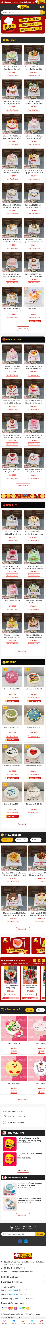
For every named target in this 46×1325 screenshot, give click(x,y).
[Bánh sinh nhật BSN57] (34, 715)
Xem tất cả (22, 328)
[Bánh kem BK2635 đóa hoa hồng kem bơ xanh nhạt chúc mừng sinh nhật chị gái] (12, 55)
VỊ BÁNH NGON (13, 835)
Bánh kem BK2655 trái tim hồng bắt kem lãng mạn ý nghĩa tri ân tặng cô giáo (34, 437)
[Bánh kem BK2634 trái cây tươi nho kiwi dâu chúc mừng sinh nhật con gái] (34, 55)
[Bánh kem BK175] (34, 297)
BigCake (21, 1314)
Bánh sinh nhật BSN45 (34, 766)
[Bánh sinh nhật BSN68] (12, 677)
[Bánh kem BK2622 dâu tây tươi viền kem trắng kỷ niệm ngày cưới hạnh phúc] (34, 262)
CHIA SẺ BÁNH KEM (16, 1177)
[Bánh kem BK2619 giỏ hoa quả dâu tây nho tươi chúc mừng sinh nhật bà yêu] (34, 520)
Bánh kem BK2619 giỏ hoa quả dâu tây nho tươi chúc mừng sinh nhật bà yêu (34, 534)
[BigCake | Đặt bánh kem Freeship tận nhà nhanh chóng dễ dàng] (23, 7)
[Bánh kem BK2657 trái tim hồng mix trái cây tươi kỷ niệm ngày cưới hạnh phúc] (34, 389)
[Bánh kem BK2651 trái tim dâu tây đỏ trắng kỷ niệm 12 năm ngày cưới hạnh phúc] (12, 389)
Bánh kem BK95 (13, 1083)
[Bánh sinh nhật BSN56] (12, 754)
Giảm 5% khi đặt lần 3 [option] (25, 964)
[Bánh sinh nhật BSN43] (34, 792)
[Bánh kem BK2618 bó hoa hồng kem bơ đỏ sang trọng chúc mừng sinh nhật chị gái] (12, 554)
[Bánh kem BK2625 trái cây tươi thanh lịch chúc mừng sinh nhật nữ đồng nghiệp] (12, 228)
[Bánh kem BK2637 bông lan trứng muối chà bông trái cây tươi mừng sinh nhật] (14, 858)
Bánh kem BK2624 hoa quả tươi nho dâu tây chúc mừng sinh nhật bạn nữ (34, 242)
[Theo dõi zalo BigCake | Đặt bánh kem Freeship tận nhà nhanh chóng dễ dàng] (26, 1241)
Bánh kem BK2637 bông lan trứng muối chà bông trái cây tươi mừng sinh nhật (14, 875)
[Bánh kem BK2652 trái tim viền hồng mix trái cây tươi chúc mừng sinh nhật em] (34, 354)
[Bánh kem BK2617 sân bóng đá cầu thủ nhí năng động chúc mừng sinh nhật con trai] (34, 554)
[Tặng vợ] (15, 945)
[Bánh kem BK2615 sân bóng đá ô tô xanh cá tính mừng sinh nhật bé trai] (34, 589)
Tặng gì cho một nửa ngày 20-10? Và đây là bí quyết (29, 1184)
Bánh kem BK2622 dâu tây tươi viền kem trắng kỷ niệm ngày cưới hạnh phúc (34, 276)
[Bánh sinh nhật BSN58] (12, 715)
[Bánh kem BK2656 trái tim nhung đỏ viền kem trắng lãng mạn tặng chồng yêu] (12, 423)
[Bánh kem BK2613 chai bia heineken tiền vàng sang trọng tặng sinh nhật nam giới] (34, 623)
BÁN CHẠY (11, 505)
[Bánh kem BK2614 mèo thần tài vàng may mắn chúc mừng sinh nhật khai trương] (12, 623)
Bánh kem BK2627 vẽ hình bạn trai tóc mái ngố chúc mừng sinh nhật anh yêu (12, 207)
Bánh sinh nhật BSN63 (34, 689)
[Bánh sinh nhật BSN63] (34, 677)
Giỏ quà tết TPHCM (15, 1317)
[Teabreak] (23, 496)
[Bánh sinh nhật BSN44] (12, 792)
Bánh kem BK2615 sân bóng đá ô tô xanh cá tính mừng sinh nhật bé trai (34, 603)
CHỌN (15, 1052)
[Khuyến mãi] (23, 2)
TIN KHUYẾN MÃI (15, 1133)
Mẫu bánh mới (13, 339)
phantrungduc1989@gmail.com (21, 1271)
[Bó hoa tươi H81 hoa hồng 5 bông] (10, 975)
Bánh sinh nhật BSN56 (12, 766)
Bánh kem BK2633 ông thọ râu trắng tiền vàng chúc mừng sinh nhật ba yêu (12, 103)
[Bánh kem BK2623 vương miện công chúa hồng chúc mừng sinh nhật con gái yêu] (12, 262)
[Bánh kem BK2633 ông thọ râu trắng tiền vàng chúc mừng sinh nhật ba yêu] (12, 89)
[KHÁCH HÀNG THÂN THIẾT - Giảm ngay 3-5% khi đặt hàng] (10, 1144)
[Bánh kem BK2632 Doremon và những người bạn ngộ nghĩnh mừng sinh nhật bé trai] (34, 89)
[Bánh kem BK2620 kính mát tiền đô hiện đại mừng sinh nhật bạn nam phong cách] (12, 520)
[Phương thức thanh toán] (15, 1308)
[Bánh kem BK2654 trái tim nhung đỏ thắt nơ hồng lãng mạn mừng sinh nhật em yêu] (12, 458)
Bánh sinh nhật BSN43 (34, 804)
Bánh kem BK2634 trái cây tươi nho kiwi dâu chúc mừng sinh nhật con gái (34, 69)
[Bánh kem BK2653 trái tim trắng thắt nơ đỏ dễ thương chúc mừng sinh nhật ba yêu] (34, 458)
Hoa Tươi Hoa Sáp (10, 960)
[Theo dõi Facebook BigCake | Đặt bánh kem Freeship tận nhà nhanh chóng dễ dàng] (20, 1241)
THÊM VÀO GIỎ (13, 75)
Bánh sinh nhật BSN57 (34, 727)
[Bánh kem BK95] (14, 1068)
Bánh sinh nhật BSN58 (12, 727)
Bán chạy (11, 40)
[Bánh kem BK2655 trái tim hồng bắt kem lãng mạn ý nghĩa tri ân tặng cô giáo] (34, 423)
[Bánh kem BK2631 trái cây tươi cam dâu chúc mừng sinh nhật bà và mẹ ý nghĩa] (12, 124)
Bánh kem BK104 (14, 1043)
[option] (23, 25)
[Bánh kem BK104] (14, 1028)
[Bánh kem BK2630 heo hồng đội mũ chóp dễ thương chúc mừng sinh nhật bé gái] (34, 124)
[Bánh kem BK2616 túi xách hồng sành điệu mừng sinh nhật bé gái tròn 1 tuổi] (12, 589)
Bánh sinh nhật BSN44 (12, 804)
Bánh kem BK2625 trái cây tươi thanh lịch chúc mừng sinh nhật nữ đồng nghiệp (12, 242)
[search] (42, 12)
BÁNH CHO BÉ (12, 1009)
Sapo (38, 1314)
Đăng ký (40, 1234)
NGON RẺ (11, 662)
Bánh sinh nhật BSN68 (12, 689)
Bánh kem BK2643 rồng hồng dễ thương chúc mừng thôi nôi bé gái (12, 368)
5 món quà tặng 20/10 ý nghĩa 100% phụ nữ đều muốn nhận (29, 1199)
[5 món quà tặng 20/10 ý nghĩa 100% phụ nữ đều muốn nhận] (10, 1204)
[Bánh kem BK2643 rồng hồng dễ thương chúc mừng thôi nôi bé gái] (12, 354)
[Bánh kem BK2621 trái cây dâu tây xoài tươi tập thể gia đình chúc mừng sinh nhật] (12, 297)
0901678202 (13, 1294)
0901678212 (20, 1268)
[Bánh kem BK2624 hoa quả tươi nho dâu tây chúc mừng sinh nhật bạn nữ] (34, 228)
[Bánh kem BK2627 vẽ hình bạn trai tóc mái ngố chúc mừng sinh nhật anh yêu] (12, 193)
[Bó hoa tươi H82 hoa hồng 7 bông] (30, 975)
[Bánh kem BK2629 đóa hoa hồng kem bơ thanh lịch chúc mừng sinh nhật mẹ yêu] (12, 159)
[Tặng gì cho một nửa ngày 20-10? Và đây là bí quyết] (10, 1188)
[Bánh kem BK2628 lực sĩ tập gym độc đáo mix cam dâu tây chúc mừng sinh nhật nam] (34, 159)
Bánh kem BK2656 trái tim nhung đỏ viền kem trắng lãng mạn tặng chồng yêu (12, 437)
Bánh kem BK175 (34, 309)
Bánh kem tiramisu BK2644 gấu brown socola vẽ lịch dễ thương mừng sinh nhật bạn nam (14, 915)
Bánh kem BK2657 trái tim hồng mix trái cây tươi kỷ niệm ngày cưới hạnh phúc (34, 403)
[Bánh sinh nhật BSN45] (34, 754)
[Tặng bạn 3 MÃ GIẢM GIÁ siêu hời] (10, 1159)
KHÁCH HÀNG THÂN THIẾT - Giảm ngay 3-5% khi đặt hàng (29, 1139)
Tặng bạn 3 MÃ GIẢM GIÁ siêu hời (29, 1155)
